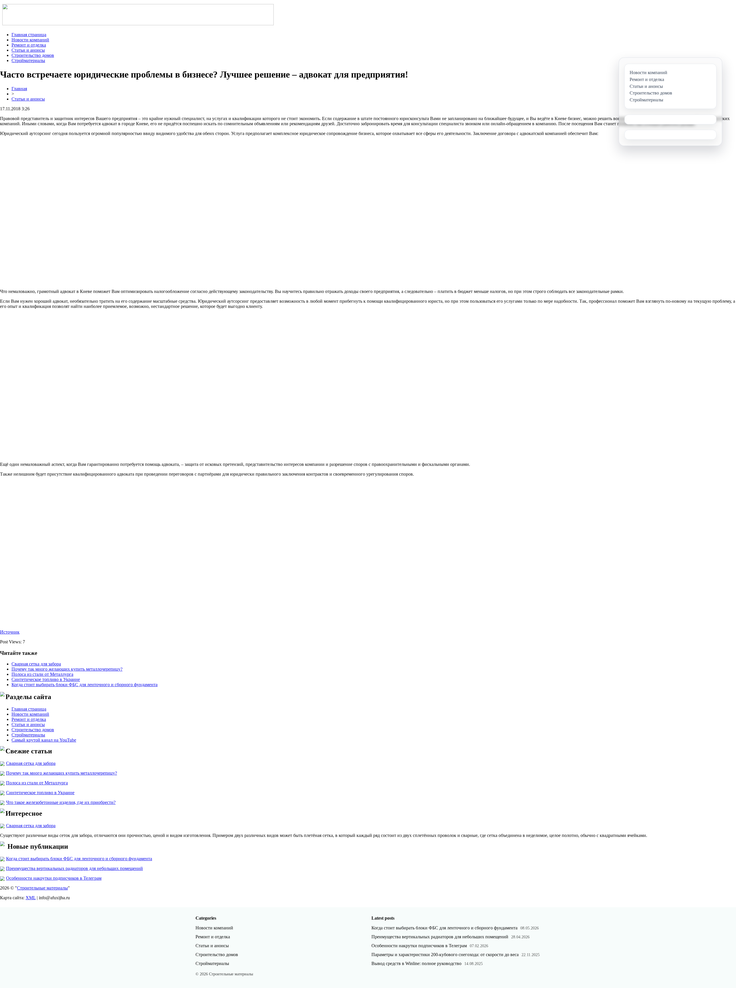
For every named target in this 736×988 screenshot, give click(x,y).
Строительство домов (33, 55)
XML (31, 897)
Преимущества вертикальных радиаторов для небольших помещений (74, 868)
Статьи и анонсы (28, 50)
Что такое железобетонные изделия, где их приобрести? (61, 802)
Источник (10, 632)
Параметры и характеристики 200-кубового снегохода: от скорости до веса (445, 954)
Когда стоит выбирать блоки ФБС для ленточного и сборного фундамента (85, 684)
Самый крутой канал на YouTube (44, 740)
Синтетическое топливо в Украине (46, 679)
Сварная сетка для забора (36, 663)
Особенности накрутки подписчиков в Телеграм (53, 878)
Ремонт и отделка (29, 45)
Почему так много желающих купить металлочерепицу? (67, 669)
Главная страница (29, 34)
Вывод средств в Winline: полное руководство (416, 963)
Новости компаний (30, 39)
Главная (19, 88)
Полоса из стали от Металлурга (42, 674)
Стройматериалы (28, 60)
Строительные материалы (42, 887)
